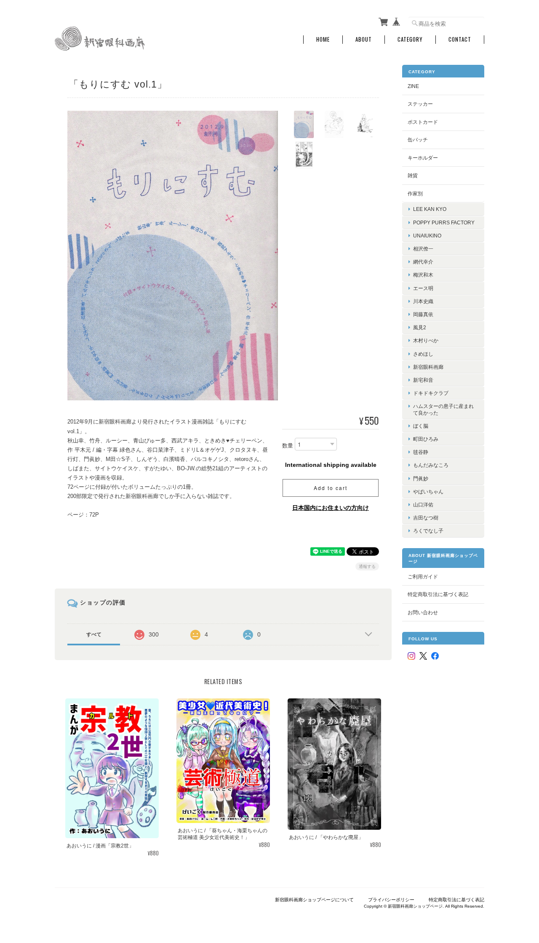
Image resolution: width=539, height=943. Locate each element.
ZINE (413, 86)
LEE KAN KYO (429, 209)
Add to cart (330, 487)
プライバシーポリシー (391, 899)
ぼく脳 (420, 426)
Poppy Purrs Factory (444, 222)
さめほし (423, 354)
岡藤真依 (423, 314)
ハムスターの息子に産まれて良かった (443, 409)
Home (323, 39)
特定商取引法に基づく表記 (438, 594)
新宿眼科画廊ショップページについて (314, 899)
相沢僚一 (423, 248)
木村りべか (425, 340)
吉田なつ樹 (425, 517)
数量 (287, 446)
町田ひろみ (425, 439)
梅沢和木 (423, 274)
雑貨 (413, 175)
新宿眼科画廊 (428, 367)
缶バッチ (418, 139)
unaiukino (427, 235)
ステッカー (420, 104)
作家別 (415, 193)
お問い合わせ (423, 612)
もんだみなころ (430, 465)
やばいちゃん (428, 491)
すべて (93, 634)
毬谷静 (420, 452)
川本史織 (423, 301)
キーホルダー (423, 157)
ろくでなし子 (428, 530)
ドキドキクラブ (430, 393)
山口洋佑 (423, 504)
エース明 (423, 288)
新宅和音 (423, 380)
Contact (459, 39)
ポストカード (423, 122)
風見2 (419, 327)
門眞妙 (420, 478)
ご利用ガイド (423, 576)
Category (410, 39)
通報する (367, 566)
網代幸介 (423, 261)
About (363, 39)
